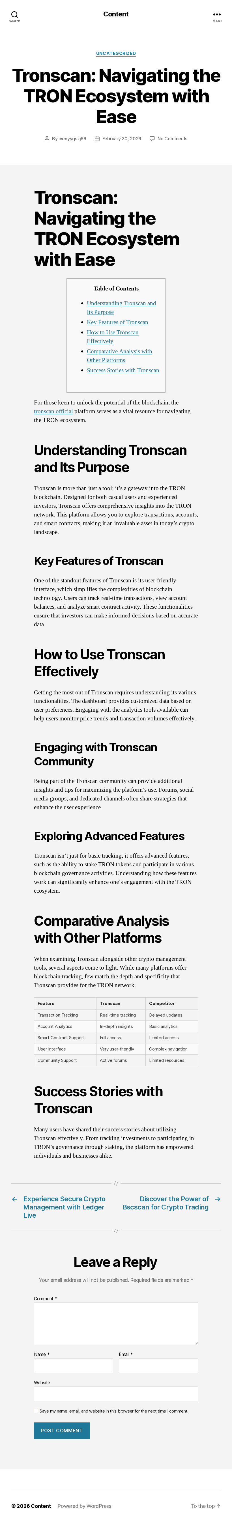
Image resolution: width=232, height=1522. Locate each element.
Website (42, 1382)
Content (115, 14)
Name (42, 1354)
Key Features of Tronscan (117, 322)
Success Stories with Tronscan (123, 370)
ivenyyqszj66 (72, 138)
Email (126, 1354)
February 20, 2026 (121, 138)
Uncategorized (116, 53)
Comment (45, 1298)
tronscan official (53, 411)
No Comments (172, 138)
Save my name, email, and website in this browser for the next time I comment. (114, 1411)
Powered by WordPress (84, 1506)
